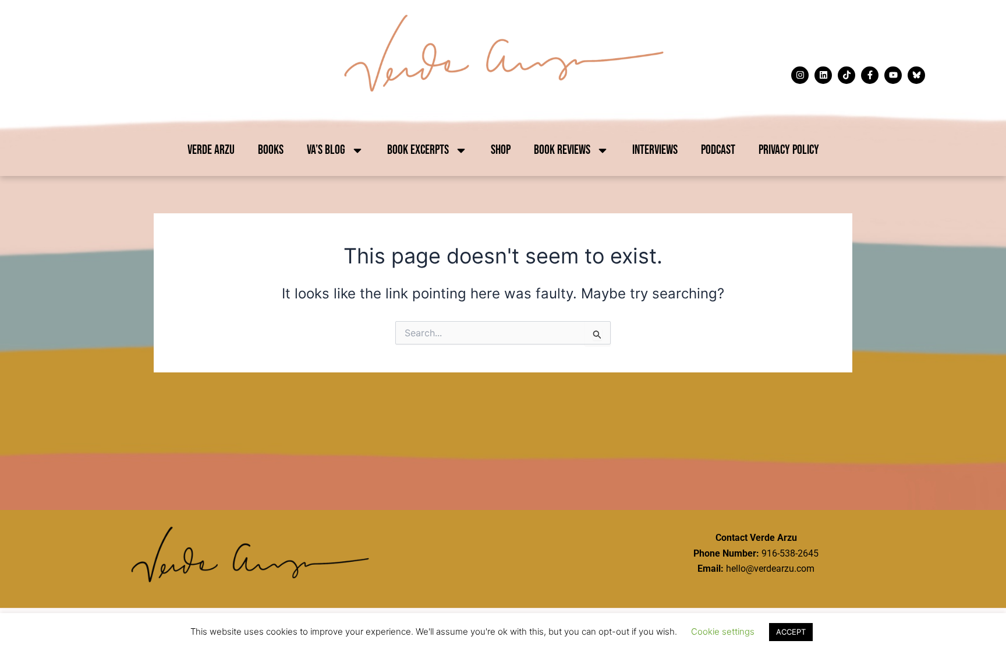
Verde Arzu (211, 150)
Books (271, 150)
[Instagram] (800, 75)
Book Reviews (562, 150)
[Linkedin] (823, 75)
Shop (501, 150)
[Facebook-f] (870, 75)
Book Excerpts (418, 150)
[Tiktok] (846, 75)
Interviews (655, 150)
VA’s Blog (326, 150)
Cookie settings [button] (722, 631)
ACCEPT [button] (791, 631)
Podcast (718, 150)
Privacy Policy (789, 150)
